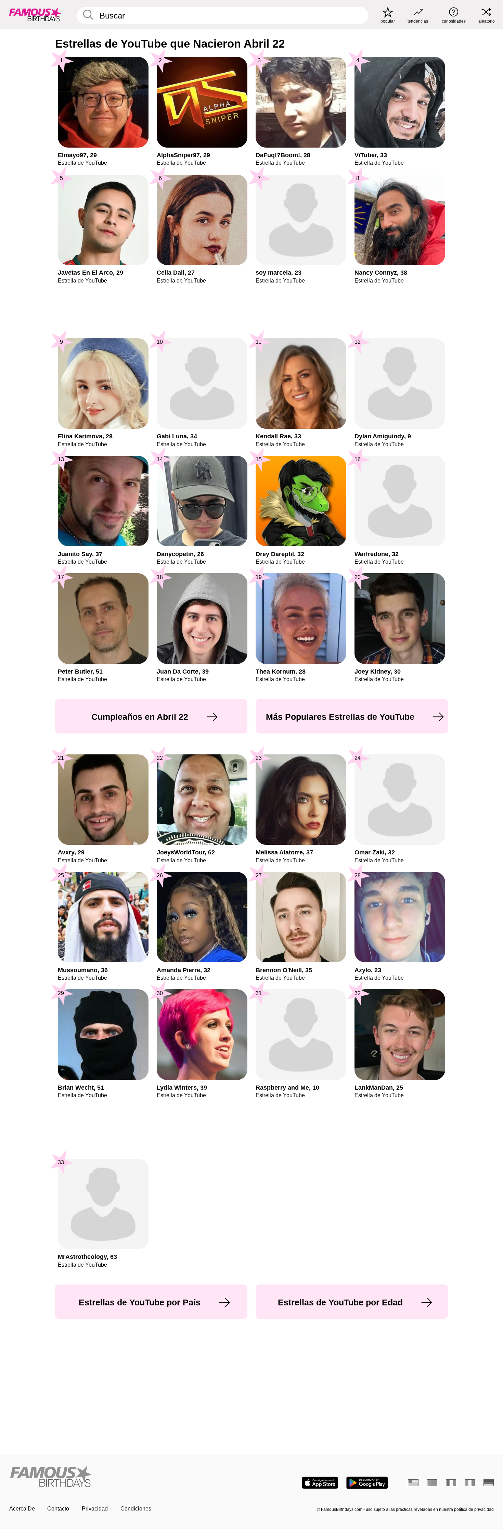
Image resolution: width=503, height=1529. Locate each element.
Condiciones (135, 1509)
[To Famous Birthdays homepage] (35, 14)
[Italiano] (470, 1482)
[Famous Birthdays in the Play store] (367, 1483)
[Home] (128, 1477)
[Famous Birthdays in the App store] (320, 1483)
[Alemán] (488, 1482)
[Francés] (451, 1482)
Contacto (58, 1509)
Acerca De (22, 1509)
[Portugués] (432, 1482)
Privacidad (95, 1509)
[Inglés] (413, 1482)
